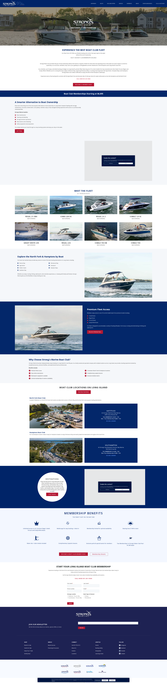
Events (97, 645)
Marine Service (51, 645)
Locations (74, 653)
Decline (105, 680)
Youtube (123, 651)
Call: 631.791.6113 (76, 645)
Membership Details (99, 554)
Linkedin (123, 653)
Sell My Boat (27, 653)
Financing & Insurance (53, 648)
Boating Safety (99, 648)
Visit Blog (52, 494)
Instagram (123, 645)
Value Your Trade (28, 651)
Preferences (97, 680)
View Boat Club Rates (83, 392)
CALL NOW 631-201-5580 (83, 78)
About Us (74, 648)
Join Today (19, 131)
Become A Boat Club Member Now (73, 554)
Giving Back (98, 651)
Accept (112, 680)
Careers (73, 651)
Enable (126, 163)
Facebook (123, 648)
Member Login (83, 32)
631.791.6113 (162, 3)
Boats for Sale (27, 645)
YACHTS (101, 3)
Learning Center (99, 653)
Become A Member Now (83, 84)
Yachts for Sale (27, 648)
